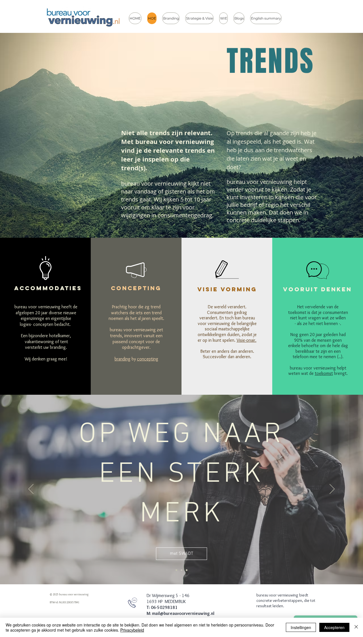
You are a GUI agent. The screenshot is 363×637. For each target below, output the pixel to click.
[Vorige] (30, 489)
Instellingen (301, 627)
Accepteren (334, 627)
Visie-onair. (246, 340)
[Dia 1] (176, 570)
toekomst (324, 373)
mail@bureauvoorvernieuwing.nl (183, 613)
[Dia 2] (181, 570)
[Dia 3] (186, 570)
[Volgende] (332, 489)
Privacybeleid (132, 630)
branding (122, 359)
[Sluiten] (356, 627)
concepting (147, 359)
